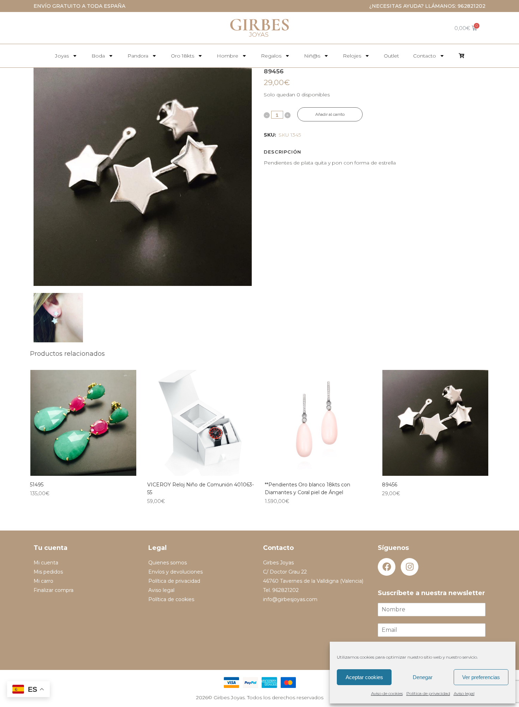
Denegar (422, 677)
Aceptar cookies (364, 677)
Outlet (391, 56)
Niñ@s (312, 56)
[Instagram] (409, 567)
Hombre (227, 56)
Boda (98, 56)
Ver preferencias (481, 677)
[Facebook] (386, 567)
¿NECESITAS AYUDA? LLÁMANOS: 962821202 (427, 6)
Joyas (62, 56)
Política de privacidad (428, 693)
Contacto (424, 56)
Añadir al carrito (330, 114)
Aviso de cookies (387, 693)
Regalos (271, 56)
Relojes (352, 56)
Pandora (137, 56)
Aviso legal (464, 693)
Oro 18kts (182, 56)
